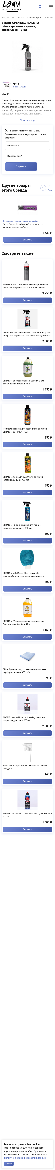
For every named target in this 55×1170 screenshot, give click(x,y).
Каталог (21, 17)
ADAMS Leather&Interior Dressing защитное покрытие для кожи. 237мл (24, 719)
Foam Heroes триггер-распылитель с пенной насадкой (25, 767)
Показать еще (27, 120)
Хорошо (8, 1163)
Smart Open (19, 86)
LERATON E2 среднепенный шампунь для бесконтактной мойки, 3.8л (23, 622)
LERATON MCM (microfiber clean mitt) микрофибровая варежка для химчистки (23, 574)
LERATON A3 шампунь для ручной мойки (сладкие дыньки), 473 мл (23, 478)
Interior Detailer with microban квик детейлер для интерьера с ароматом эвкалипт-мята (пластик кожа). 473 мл (26, 334)
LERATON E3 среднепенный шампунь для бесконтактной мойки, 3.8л (23, 382)
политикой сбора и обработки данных (25, 1157)
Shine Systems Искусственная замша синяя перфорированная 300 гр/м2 (24, 671)
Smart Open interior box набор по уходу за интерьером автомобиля (23, 225)
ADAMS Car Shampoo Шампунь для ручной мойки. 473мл (27, 815)
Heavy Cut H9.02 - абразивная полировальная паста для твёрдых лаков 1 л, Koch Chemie (25, 286)
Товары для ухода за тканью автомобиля (21, 221)
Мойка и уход (35, 17)
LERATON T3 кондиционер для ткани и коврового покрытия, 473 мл (22, 526)
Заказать (27, 239)
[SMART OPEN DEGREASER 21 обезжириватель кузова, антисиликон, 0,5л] (27, 57)
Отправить (21, 166)
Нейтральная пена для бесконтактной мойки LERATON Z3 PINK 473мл (25, 430)
